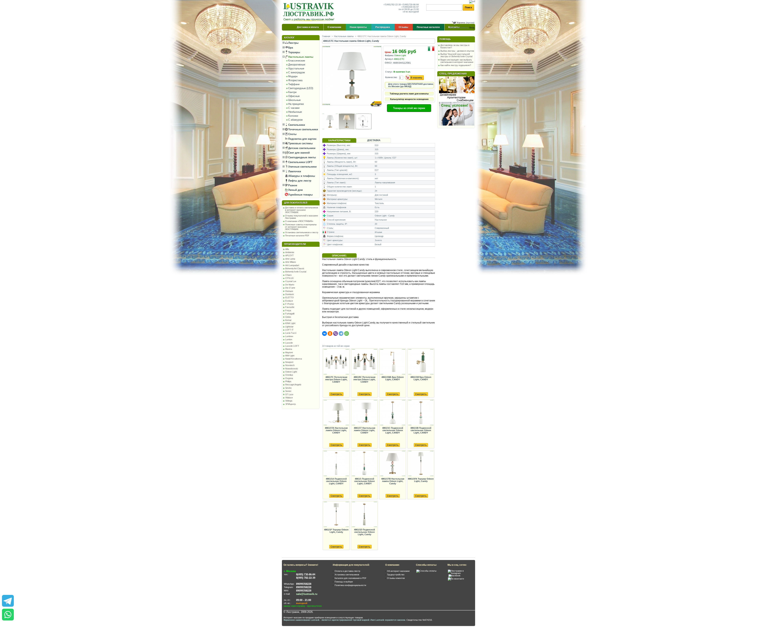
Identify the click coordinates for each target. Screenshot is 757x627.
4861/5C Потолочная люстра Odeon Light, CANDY (364, 379)
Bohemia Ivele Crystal (295, 271)
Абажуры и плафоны (301, 175)
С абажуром (295, 119)
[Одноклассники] (330, 333)
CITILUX (289, 278)
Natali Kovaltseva (293, 359)
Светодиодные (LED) (300, 88)
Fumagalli (289, 313)
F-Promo (289, 304)
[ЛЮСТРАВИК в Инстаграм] (460, 573)
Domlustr (289, 294)
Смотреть (336, 394)
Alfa (287, 249)
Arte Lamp (290, 259)
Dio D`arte (290, 288)
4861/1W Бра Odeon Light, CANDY (420, 378)
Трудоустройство (395, 574)
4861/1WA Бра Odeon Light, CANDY (392, 378)
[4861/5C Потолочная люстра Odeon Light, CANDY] (364, 361)
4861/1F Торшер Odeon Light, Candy (336, 530)
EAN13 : (389, 62)
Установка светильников (347, 574)
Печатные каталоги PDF (297, 235)
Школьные (294, 100)
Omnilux (289, 375)
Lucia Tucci (290, 333)
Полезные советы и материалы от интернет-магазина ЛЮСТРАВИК (301, 226)
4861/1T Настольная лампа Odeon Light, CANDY (364, 430)
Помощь (445, 39)
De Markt (289, 284)
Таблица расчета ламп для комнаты (409, 93)
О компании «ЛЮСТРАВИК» (299, 221)
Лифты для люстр (299, 180)
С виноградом (296, 72)
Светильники (296, 124)
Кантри (292, 92)
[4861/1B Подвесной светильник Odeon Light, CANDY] (420, 412)
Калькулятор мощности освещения (409, 99)
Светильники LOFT (299, 162)
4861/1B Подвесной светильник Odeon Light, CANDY (420, 430)
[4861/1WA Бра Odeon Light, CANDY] (392, 361)
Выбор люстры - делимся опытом (457, 51)
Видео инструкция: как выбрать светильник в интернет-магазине (456, 61)
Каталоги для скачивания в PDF (350, 578)
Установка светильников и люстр (301, 232)
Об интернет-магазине (398, 571)
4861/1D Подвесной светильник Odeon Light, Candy (364, 532)
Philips (288, 381)
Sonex (288, 391)
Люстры (292, 42)
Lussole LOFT (292, 346)
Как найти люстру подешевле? (455, 65)
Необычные (295, 111)
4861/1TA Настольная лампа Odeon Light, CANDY (336, 430)
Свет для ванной (298, 152)
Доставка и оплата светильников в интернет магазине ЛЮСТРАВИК (301, 209)
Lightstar (289, 326)
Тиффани (293, 84)
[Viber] (335, 333)
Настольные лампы (300, 56)
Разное (292, 185)
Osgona (289, 378)
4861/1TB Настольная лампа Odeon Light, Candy (392, 481)
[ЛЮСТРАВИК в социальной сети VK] (456, 579)
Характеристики (339, 140)
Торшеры (293, 52)
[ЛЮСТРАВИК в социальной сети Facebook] (454, 575)
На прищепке (296, 103)
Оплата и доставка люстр (347, 571)
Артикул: (389, 59)
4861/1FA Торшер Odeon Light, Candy (421, 480)
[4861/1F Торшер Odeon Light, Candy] (336, 514)
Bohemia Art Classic (294, 268)
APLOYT (289, 255)
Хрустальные (296, 68)
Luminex (289, 336)
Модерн (292, 76)
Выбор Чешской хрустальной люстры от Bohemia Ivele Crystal (456, 55)
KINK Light (290, 323)
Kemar (288, 320)
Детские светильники (301, 148)
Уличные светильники (302, 166)
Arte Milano (290, 262)
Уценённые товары (300, 194)
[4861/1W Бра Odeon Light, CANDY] (420, 361)
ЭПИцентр (290, 404)
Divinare (289, 291)
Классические (296, 60)
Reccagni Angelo (293, 384)
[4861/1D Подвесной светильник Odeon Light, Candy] (364, 514)
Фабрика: (389, 55)
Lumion (288, 339)
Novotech (290, 365)
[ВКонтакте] (324, 333)
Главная (326, 36)
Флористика (295, 80)
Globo (288, 317)
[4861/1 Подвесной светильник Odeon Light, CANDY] (364, 463)
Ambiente (289, 252)
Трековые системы (300, 143)
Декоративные (296, 64)
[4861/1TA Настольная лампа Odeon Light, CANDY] (336, 412)
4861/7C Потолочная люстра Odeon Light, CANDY (336, 379)
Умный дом (295, 189)
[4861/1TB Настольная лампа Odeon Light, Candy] (392, 463)
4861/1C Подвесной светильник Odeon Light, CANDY (392, 430)
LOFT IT (289, 330)
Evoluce (289, 301)
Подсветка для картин (301, 138)
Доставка (373, 140)
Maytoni (289, 352)
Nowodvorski (291, 368)
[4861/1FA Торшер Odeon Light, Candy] (420, 463)
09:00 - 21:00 (303, 600)
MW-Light (289, 355)
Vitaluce (289, 397)
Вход (471, 27)
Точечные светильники (302, 129)
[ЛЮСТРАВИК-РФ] (309, 12)
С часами (293, 107)
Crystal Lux (290, 281)
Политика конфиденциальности (350, 585)
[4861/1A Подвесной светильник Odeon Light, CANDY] (336, 463)
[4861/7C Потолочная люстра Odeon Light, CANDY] (336, 361)
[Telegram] (341, 333)
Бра (290, 47)
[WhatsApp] (346, 333)
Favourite (289, 307)
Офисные (294, 96)
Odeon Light (291, 372)
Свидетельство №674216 (419, 620)
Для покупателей (295, 202)
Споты (291, 134)
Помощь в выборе (344, 581)
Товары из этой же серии (409, 108)
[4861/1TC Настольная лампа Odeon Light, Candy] (352, 109)
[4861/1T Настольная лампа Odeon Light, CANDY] (364, 412)
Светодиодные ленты (301, 157)
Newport (289, 362)
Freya (288, 310)
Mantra (288, 349)
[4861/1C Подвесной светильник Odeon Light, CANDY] (392, 412)
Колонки (293, 115)
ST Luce (289, 394)
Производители (295, 244)
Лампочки (294, 171)
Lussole (289, 343)
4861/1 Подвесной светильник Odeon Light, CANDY (364, 481)
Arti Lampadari (292, 265)
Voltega (288, 401)
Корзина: (461, 22)
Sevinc (288, 388)
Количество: (391, 77)
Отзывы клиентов (396, 578)
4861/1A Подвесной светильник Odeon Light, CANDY (336, 481)
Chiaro (288, 275)
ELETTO (289, 297)
